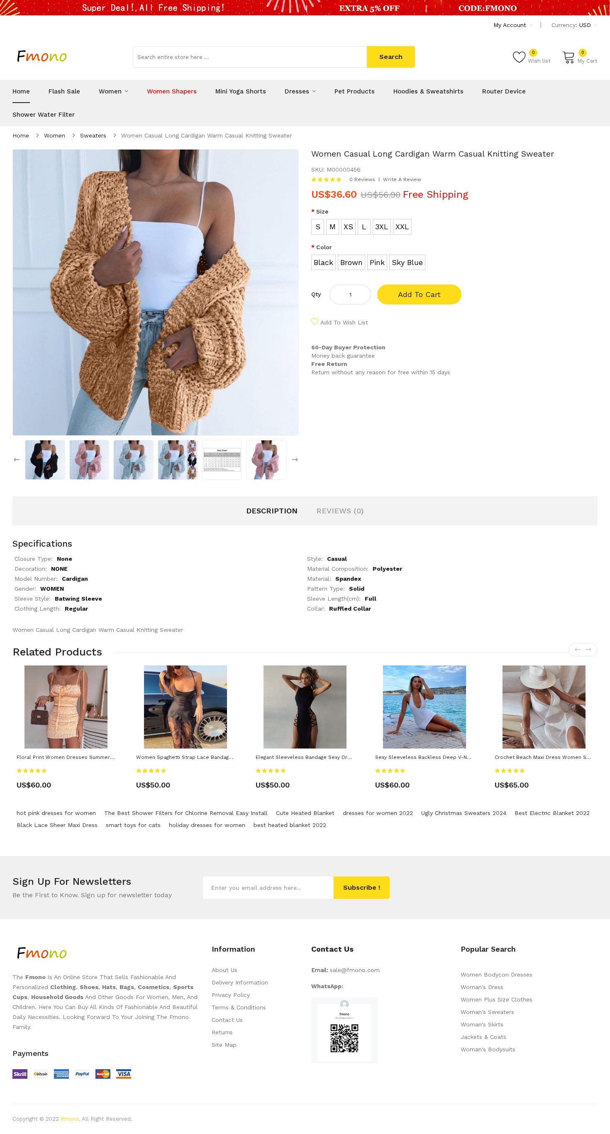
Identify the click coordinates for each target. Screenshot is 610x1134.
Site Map (224, 1044)
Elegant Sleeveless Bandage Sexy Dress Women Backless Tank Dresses (346, 757)
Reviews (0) (340, 510)
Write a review (402, 179)
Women (54, 135)
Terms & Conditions (239, 1007)
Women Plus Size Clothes (496, 999)
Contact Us (227, 1019)
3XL (381, 226)
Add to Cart (419, 294)
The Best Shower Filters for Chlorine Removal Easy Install (186, 813)
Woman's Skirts (482, 1024)
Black (323, 262)
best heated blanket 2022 (290, 825)
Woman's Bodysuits (488, 1049)
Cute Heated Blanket (305, 813)
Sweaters (93, 135)
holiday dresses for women (207, 825)
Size (322, 211)
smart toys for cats (133, 825)
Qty (316, 294)
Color (324, 247)
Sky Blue (407, 262)
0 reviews (362, 179)
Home (20, 135)
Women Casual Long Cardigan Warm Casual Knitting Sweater (206, 135)
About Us (224, 970)
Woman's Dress (482, 987)
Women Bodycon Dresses (496, 974)
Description (272, 510)
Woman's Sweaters (487, 1012)
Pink (377, 262)
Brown (351, 262)
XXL (402, 226)
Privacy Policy (231, 995)
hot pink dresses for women (56, 813)
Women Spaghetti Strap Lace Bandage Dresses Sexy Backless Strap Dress (230, 757)
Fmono (70, 1119)
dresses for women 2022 (378, 813)
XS (348, 226)
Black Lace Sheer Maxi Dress (57, 825)
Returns (222, 1032)
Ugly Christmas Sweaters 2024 (463, 813)
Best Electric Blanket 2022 (552, 813)
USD (586, 25)
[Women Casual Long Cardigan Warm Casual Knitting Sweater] (45, 459)
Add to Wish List (344, 322)
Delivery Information (240, 982)
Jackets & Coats (483, 1036)
